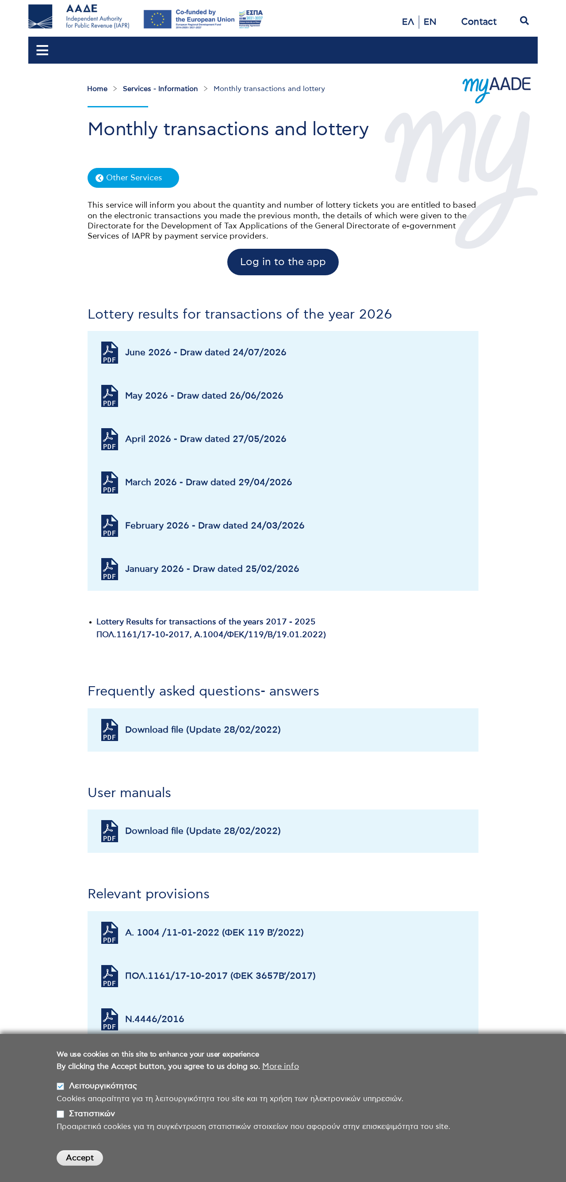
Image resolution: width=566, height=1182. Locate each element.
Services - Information (160, 88)
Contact (479, 22)
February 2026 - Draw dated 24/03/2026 (215, 525)
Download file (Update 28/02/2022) (203, 730)
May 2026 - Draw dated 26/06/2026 (204, 395)
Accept (80, 1158)
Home (97, 88)
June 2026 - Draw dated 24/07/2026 (206, 352)
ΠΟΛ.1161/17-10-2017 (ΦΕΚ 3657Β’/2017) (220, 976)
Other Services (134, 178)
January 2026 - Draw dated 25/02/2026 (212, 569)
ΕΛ (408, 22)
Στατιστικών (92, 1114)
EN (430, 22)
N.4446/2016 (154, 1019)
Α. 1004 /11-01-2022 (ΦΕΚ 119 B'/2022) (214, 932)
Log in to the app (283, 262)
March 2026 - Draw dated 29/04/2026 (208, 482)
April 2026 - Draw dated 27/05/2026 (206, 439)
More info (280, 1067)
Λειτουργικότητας (103, 1086)
